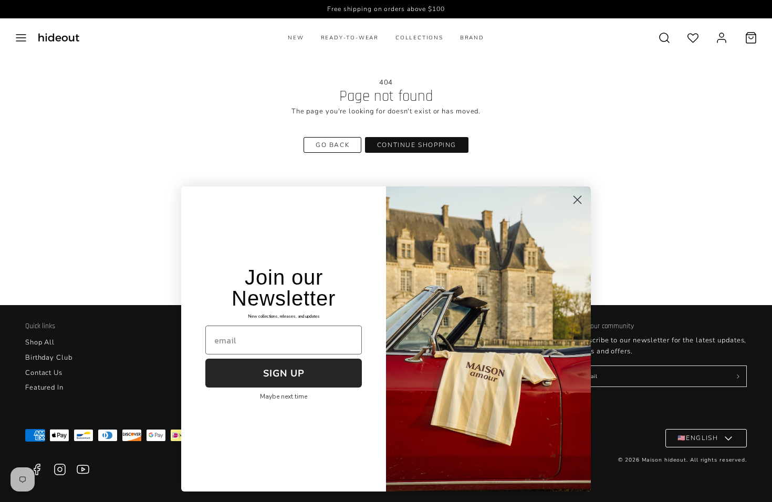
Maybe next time (283, 396)
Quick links (40, 326)
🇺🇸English (697, 438)
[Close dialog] (577, 200)
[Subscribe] (737, 376)
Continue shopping (416, 145)
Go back (332, 145)
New (296, 37)
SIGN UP (284, 373)
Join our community (605, 326)
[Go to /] (59, 37)
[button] (21, 37)
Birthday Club (48, 357)
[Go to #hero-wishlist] (693, 38)
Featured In (44, 387)
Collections (419, 37)
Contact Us (43, 373)
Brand (472, 37)
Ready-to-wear (350, 37)
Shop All (40, 342)
